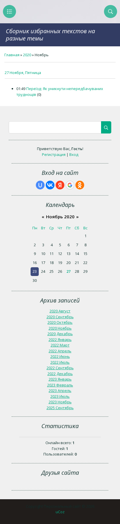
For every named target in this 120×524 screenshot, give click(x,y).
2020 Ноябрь (60, 328)
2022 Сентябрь (60, 367)
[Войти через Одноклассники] (79, 185)
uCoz (60, 511)
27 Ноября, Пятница (23, 72)
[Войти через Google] (70, 185)
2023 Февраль (60, 385)
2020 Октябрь (60, 322)
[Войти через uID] (40, 185)
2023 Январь (60, 379)
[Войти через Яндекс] (60, 185)
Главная (12, 54)
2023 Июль (60, 396)
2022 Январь (60, 339)
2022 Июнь (60, 356)
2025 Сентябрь (60, 407)
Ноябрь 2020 (60, 216)
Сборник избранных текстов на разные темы (50, 34)
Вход (73, 154)
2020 (27, 54)
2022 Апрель (60, 351)
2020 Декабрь (60, 333)
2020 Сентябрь (60, 316)
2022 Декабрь (60, 373)
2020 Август (60, 311)
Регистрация (54, 154)
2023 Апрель (60, 390)
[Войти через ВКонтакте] (50, 185)
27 (68, 271)
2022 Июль (60, 362)
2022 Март (60, 345)
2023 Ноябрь (60, 402)
